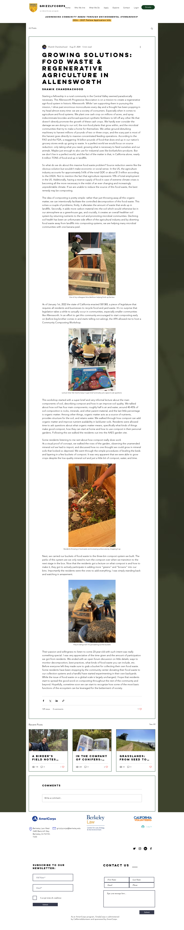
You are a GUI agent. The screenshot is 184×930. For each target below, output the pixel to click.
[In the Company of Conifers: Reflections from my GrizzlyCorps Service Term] (92, 740)
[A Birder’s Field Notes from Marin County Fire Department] (48, 740)
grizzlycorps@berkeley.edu (69, 828)
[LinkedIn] (145, 848)
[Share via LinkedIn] (56, 700)
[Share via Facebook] (43, 700)
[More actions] (140, 47)
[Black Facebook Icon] (151, 848)
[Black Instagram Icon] (140, 848)
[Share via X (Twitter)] (50, 700)
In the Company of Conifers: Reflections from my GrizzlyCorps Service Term (91, 757)
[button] (79, 7)
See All (152, 724)
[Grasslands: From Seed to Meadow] (135, 740)
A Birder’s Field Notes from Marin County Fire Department (44, 757)
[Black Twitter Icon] (134, 848)
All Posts (32, 28)
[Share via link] (63, 700)
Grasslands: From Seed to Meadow (133, 757)
